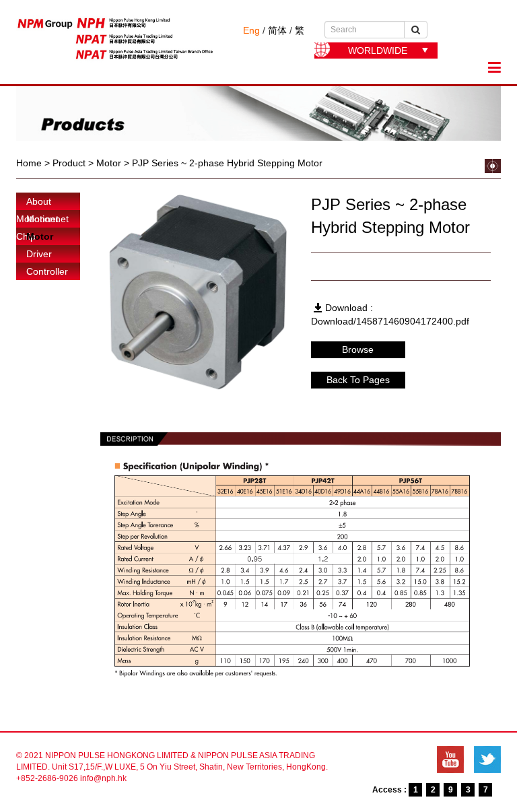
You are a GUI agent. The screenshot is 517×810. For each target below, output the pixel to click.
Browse (358, 349)
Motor (39, 236)
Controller (47, 271)
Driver (39, 253)
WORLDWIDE (377, 50)
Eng (251, 30)
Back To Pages (358, 379)
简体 (277, 30)
